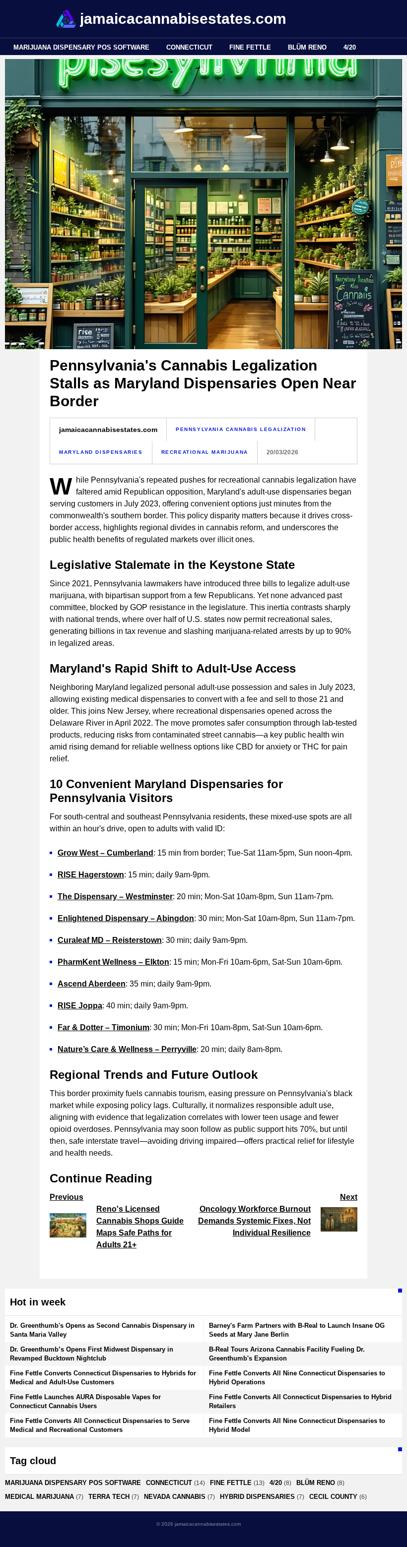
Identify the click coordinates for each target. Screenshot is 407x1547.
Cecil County (333, 1496)
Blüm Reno (307, 47)
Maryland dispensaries (101, 452)
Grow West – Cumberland (105, 853)
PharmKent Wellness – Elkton (113, 962)
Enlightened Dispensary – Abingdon (126, 918)
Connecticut (189, 47)
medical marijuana (39, 1496)
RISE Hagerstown (91, 874)
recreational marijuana (204, 452)
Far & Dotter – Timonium (103, 1027)
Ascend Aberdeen (92, 984)
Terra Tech (109, 1496)
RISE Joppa (80, 1005)
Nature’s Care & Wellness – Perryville (127, 1049)
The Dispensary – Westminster (115, 896)
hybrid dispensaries (257, 1496)
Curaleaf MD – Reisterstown (110, 940)
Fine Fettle (250, 47)
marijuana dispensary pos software (81, 47)
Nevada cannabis (174, 1496)
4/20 (349, 47)
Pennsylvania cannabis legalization (241, 429)
